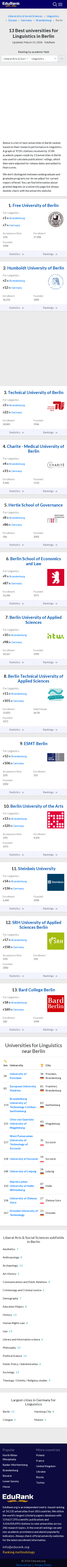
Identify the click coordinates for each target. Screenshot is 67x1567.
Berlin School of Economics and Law (33, 561)
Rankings (48, 253)
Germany (26, 20)
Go (61, 58)
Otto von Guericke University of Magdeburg (22, 1123)
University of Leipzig (23, 1171)
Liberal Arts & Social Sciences (25, 16)
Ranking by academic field (33, 51)
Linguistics (53, 16)
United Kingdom (45, 1466)
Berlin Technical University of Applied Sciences (33, 679)
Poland (40, 1455)
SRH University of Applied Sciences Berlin (33, 925)
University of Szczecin (24, 1158)
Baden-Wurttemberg (15, 1464)
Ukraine (41, 1471)
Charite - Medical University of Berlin (33, 449)
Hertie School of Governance (33, 504)
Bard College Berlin (33, 989)
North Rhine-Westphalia (10, 1457)
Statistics (15, 253)
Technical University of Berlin (33, 392)
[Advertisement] (33, 104)
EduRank (49, 42)
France (40, 1460)
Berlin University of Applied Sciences (33, 620)
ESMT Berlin (33, 743)
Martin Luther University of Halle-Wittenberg (22, 1185)
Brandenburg (44, 20)
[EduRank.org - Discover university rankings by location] (11, 3)
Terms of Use (23, 1564)
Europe (12, 20)
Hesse (6, 1486)
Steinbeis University (34, 868)
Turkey (40, 1482)
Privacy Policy (43, 1564)
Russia (40, 1477)
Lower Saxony (11, 1481)
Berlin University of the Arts (33, 806)
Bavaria (7, 1475)
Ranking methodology (19, 1552)
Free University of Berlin (33, 205)
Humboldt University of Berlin (33, 267)
